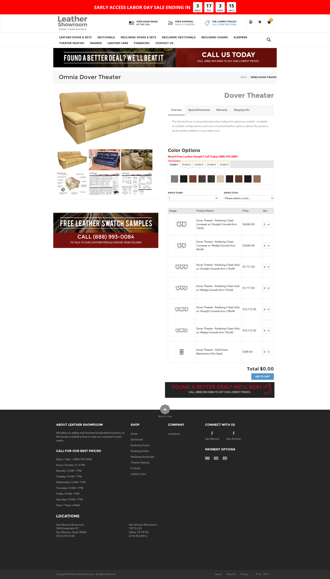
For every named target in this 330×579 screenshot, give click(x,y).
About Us (231, 574)
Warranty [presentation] (221, 109)
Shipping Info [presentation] (241, 109)
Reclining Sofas (140, 451)
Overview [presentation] (176, 109)
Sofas (134, 433)
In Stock (135, 468)
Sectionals (137, 439)
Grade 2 (186, 164)
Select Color (231, 192)
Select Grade (175, 192)
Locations (174, 433)
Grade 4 (211, 164)
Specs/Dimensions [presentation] (199, 109)
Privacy (244, 574)
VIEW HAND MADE (147, 21)
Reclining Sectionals (142, 456)
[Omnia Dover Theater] (72, 160)
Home (243, 77)
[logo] (80, 23)
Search (218, 574)
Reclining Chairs (140, 445)
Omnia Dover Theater (90, 77)
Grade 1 (174, 164)
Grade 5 (224, 164)
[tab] (176, 110)
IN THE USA (143, 24)
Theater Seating (140, 462)
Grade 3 (199, 164)
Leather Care (138, 473)
